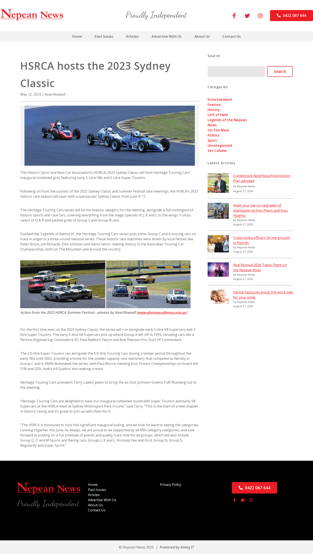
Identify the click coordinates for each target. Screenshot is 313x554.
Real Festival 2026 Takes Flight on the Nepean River (260, 267)
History (214, 109)
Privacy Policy (170, 484)
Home (77, 36)
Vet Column (217, 150)
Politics (214, 135)
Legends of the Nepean (227, 120)
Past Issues (104, 36)
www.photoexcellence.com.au (162, 312)
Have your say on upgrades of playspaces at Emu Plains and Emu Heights (260, 210)
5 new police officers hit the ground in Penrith (261, 240)
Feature (214, 104)
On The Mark (218, 130)
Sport (212, 140)
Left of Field (218, 114)
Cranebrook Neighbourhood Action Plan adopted (261, 178)
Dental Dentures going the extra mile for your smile (263, 295)
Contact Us (232, 36)
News (212, 125)
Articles (132, 36)
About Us (202, 36)
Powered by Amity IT (177, 547)
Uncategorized (220, 145)
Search (280, 71)
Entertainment (220, 99)
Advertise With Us (167, 36)
